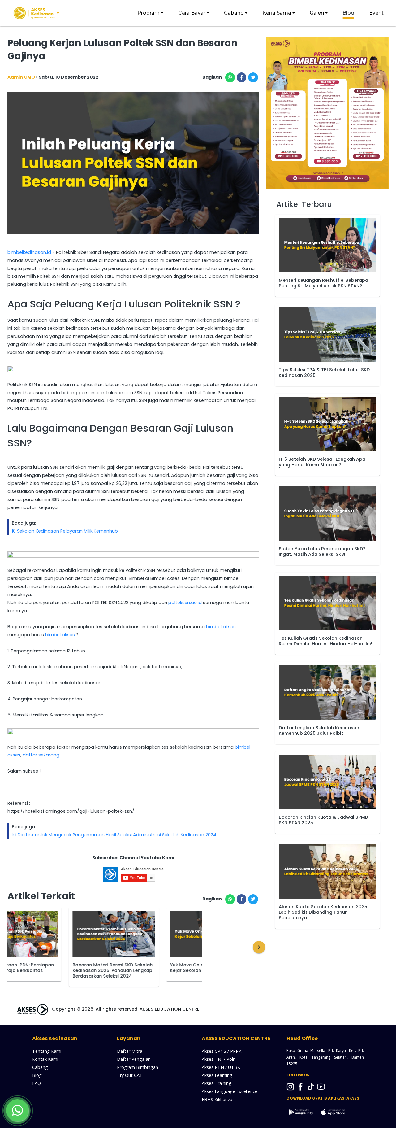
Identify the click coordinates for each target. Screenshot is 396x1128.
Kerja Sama (276, 13)
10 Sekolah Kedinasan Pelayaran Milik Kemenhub (65, 531)
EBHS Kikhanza (217, 1099)
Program (148, 13)
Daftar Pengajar (133, 1059)
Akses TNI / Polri (218, 1059)
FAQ (36, 1083)
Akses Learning (217, 1075)
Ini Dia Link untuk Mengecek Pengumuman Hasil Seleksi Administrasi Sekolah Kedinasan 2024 (114, 835)
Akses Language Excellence (229, 1091)
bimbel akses (221, 627)
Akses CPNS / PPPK (221, 1051)
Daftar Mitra (129, 1051)
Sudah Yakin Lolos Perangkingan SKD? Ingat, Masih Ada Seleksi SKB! (322, 551)
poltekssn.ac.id (185, 602)
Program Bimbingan (137, 1067)
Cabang (234, 13)
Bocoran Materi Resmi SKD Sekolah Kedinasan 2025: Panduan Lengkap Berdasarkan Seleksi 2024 (55, 970)
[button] (259, 947)
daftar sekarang (41, 755)
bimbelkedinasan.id (29, 252)
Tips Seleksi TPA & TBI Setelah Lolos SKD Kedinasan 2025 (324, 372)
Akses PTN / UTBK (221, 1067)
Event (376, 13)
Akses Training (216, 1083)
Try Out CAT (130, 1075)
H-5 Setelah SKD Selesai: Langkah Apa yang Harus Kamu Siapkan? (322, 462)
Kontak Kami (45, 1059)
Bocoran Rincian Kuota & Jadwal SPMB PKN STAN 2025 (323, 820)
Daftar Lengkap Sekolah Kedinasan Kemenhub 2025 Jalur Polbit (319, 730)
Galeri (317, 13)
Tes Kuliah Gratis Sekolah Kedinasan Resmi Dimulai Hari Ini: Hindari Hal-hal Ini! (325, 641)
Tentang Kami (46, 1051)
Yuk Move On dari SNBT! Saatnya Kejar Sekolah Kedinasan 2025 (149, 967)
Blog (348, 13)
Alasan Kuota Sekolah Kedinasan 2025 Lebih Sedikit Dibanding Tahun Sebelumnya (323, 912)
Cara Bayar (191, 13)
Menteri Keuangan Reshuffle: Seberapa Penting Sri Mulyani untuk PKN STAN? (323, 283)
